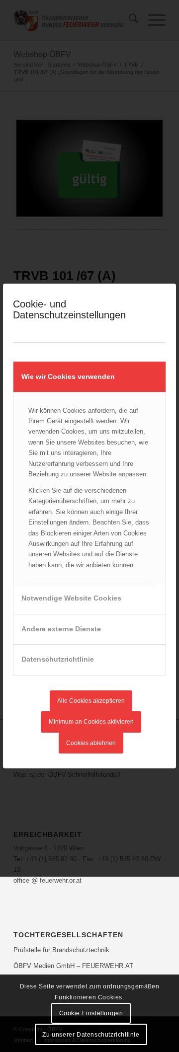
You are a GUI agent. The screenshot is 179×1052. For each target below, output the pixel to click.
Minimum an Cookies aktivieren (91, 721)
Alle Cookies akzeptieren (91, 700)
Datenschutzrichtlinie (57, 659)
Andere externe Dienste (61, 629)
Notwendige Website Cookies (71, 598)
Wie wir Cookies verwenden (68, 376)
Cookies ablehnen (91, 743)
